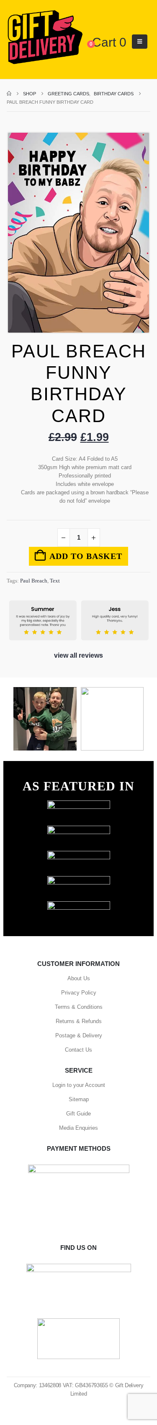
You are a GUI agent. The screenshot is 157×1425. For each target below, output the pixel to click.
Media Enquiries (78, 1128)
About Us (78, 978)
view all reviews (78, 655)
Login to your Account (78, 1085)
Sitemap (79, 1099)
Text (55, 580)
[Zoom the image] (78, 804)
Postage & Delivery (78, 1035)
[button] (139, 41)
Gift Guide (78, 1113)
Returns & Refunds (79, 1021)
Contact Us (78, 1050)
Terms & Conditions (79, 1007)
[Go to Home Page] (9, 93)
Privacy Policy (78, 992)
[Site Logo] (45, 38)
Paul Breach (33, 580)
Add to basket (85, 556)
